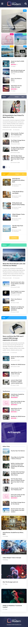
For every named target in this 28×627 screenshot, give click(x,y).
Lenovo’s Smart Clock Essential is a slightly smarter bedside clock (16, 382)
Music (12, 34)
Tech (25, 10)
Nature (24, 34)
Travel (12, 46)
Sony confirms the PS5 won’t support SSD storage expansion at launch (13, 338)
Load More (14, 237)
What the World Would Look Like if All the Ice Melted (14, 264)
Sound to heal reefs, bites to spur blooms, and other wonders (17, 283)
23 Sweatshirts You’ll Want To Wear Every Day (13, 116)
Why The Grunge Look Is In (10, 582)
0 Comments (16, 129)
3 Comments (14, 31)
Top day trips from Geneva (18, 450)
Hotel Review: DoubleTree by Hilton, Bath (18, 180)
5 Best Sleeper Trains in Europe (12, 557)
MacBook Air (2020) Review (18, 364)
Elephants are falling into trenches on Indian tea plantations (17, 308)
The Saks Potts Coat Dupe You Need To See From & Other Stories (18, 149)
